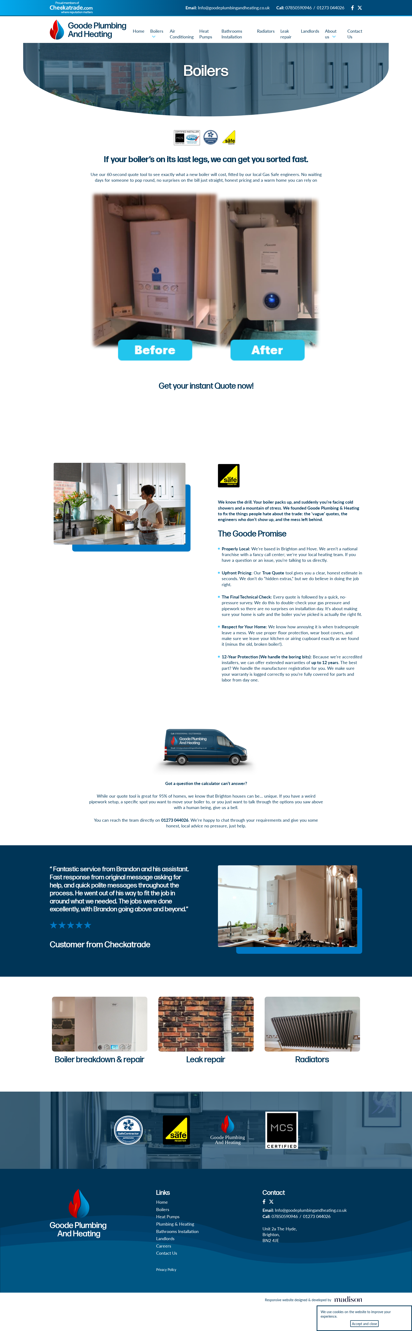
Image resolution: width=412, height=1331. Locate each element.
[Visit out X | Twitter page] (359, 7)
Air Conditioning (182, 34)
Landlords (310, 31)
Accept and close (364, 1323)
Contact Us (354, 34)
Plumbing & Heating (175, 1224)
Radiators (266, 31)
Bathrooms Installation (231, 34)
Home (138, 31)
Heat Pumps (205, 34)
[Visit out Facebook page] (352, 7)
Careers (163, 1246)
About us (330, 34)
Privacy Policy (166, 1269)
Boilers (156, 31)
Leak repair (286, 34)
